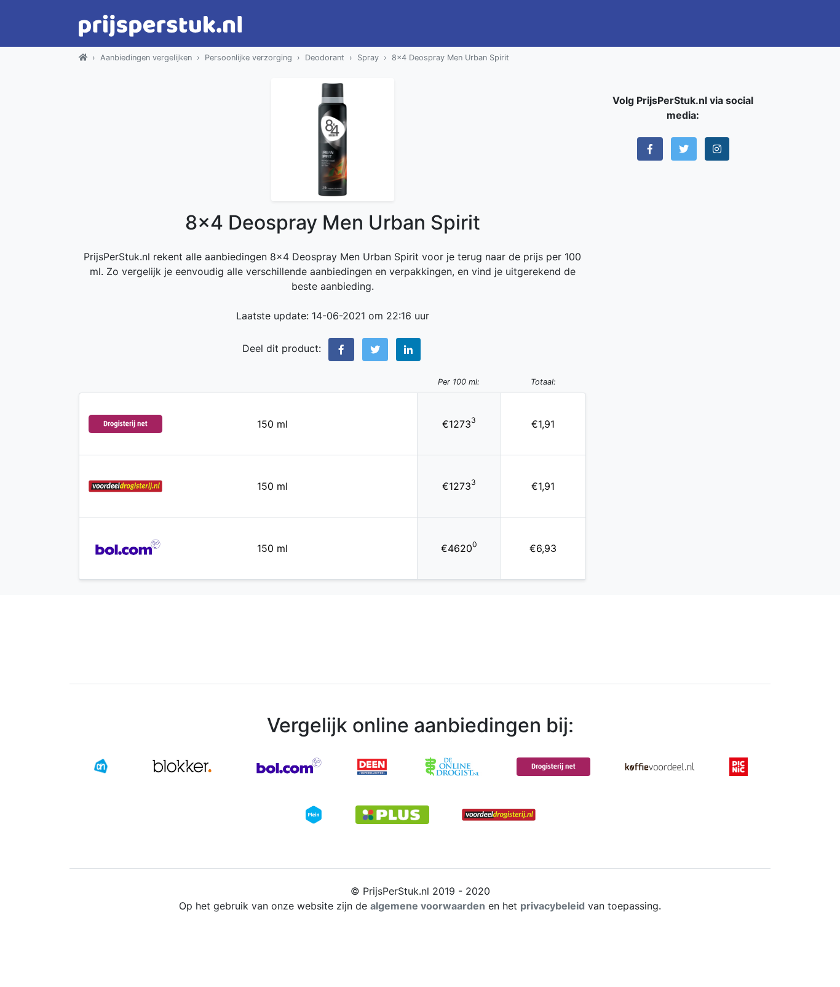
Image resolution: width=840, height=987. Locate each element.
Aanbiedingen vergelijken (146, 57)
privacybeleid (552, 906)
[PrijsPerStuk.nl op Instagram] (717, 149)
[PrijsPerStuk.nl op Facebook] (650, 149)
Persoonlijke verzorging (248, 57)
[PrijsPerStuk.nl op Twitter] (684, 149)
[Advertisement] (683, 360)
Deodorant (324, 57)
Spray (368, 57)
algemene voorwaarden (427, 906)
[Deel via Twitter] (375, 349)
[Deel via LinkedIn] (408, 349)
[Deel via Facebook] (341, 349)
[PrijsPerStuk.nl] (83, 57)
